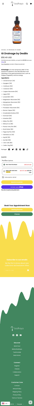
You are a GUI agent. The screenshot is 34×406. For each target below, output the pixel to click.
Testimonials (17, 352)
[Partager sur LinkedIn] (16, 149)
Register (17, 366)
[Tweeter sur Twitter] (13, 149)
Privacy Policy (17, 395)
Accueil (3, 49)
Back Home (17, 355)
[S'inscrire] (28, 270)
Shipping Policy (17, 392)
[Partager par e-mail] (24, 149)
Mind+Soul (17, 346)
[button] (27, 4)
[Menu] (3, 4)
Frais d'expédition (5, 64)
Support (17, 375)
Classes (17, 214)
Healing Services (17, 209)
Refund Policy (17, 389)
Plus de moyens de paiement (10, 190)
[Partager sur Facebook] (9, 149)
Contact (17, 385)
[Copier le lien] (27, 149)
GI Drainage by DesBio (14, 49)
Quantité (3, 157)
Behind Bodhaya (17, 349)
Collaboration (17, 372)
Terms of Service (17, 398)
